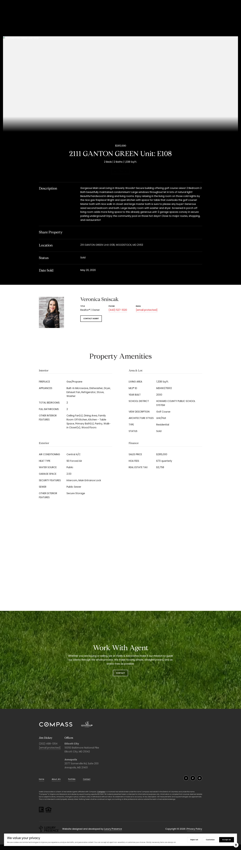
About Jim (56, 779)
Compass (101, 792)
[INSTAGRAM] (186, 778)
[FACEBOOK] (192, 778)
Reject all (194, 840)
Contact (86, 779)
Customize (210, 840)
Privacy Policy (194, 828)
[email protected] (50, 747)
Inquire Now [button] (121, 171)
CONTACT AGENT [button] (91, 318)
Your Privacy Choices (120, 847)
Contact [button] (120, 673)
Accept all (226, 840)
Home (41, 779)
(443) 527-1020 (118, 310)
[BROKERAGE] (199, 778)
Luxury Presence (113, 828)
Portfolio (71, 779)
